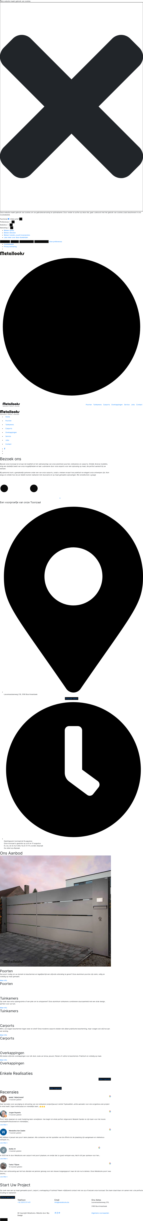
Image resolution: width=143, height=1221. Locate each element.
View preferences (26, 242)
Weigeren (14, 242)
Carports (106, 405)
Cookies (4, 1220)
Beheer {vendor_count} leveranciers (17, 235)
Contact (139, 405)
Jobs (133, 405)
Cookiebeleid (9, 244)
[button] (71, 106)
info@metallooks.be (61, 1202)
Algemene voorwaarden (100, 1213)
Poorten (89, 405)
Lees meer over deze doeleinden (16, 237)
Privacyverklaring (10, 247)
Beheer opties (9, 230)
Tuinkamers (97, 405)
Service (127, 405)
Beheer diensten (10, 233)
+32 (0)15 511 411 (24, 1202)
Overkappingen (117, 405)
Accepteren (5, 242)
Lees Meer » (4, 1125)
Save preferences (41, 242)
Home (82, 405)
